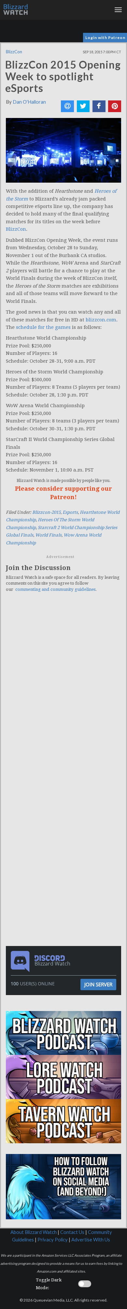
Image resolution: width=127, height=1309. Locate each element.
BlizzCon (14, 51)
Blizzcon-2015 (46, 512)
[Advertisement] (65, 814)
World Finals (48, 535)
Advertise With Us (90, 1239)
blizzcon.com (101, 320)
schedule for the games (43, 327)
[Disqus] (63, 687)
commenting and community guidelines (55, 589)
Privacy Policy (52, 1239)
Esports (70, 512)
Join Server (98, 984)
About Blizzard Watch (33, 1232)
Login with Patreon (105, 37)
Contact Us (72, 1232)
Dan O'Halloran (29, 102)
